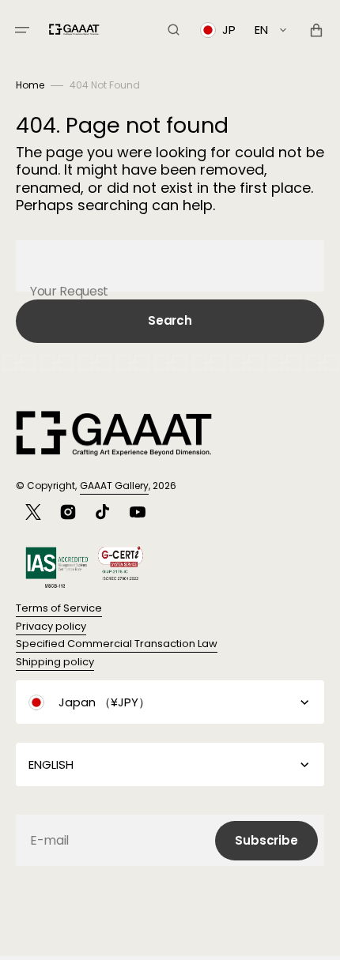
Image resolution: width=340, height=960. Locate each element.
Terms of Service (59, 608)
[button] (22, 30)
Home (30, 85)
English (51, 764)
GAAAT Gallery (114, 485)
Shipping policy (55, 661)
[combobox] (170, 266)
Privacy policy (51, 626)
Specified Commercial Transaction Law (116, 643)
